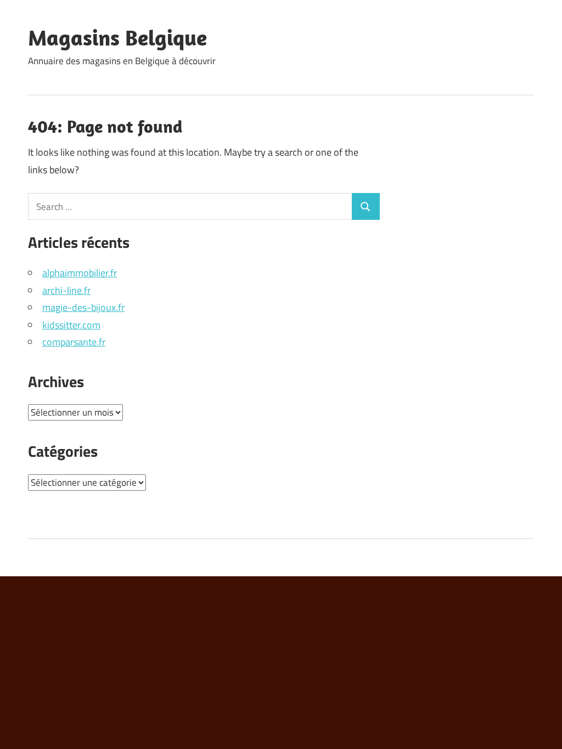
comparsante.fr (73, 341)
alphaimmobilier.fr (79, 272)
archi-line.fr (66, 290)
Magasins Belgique (117, 37)
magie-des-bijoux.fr (83, 307)
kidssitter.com (71, 324)
